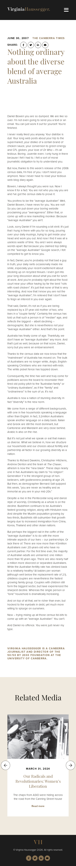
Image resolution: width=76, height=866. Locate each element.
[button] (23, 45)
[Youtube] (47, 858)
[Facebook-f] (28, 858)
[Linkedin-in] (41, 858)
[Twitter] (35, 858)
